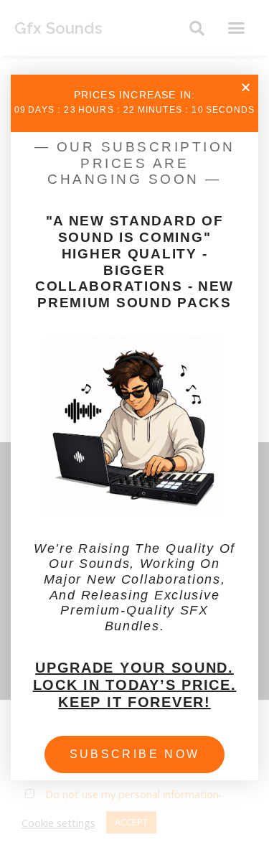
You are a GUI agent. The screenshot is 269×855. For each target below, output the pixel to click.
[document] (134, 427)
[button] (245, 87)
